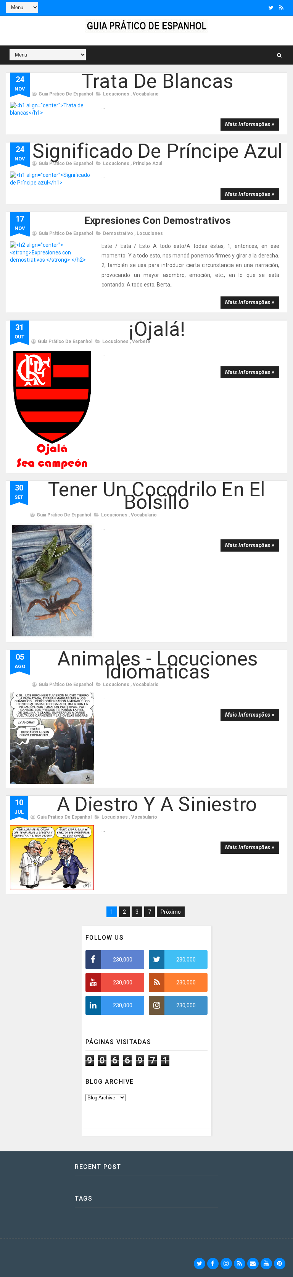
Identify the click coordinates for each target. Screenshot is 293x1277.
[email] (253, 1263)
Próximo (171, 912)
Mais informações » (250, 124)
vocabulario (146, 94)
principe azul (147, 163)
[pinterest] (279, 1263)
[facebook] (213, 1263)
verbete (141, 341)
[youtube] (266, 1263)
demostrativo (118, 233)
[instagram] (226, 1263)
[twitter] (271, 7)
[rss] (281, 7)
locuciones (116, 94)
